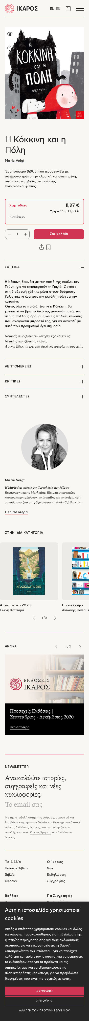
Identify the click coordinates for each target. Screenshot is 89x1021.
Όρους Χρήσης (40, 832)
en (58, 9)
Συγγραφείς (56, 881)
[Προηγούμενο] (34, 618)
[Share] (41, 247)
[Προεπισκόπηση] (10, 34)
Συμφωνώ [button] (44, 991)
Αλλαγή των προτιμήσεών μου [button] (44, 1010)
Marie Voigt (14, 160)
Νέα (50, 868)
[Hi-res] (10, 47)
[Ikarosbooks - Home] (24, 8)
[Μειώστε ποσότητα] (9, 234)
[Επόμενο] (55, 618)
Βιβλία (10, 874)
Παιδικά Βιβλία (16, 868)
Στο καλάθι (59, 234)
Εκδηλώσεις (56, 874)
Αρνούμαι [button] (44, 1000)
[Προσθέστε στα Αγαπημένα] (48, 247)
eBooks (11, 881)
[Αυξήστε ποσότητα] (25, 234)
